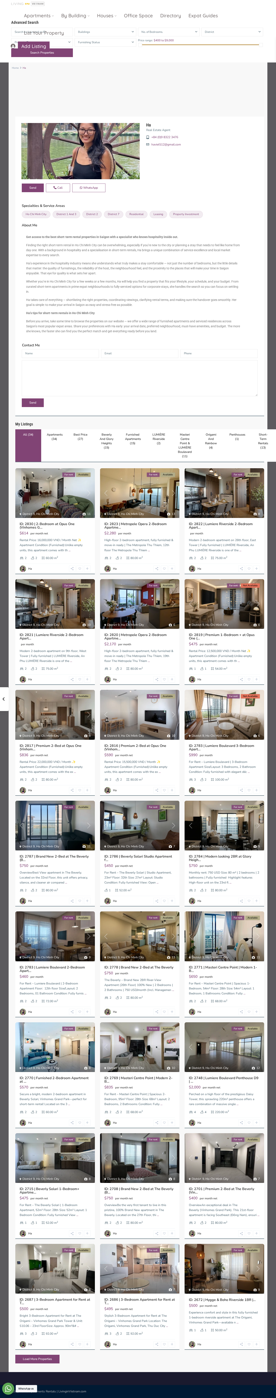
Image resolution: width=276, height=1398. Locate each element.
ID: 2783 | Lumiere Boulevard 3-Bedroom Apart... (221, 747)
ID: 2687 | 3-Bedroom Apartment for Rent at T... (55, 1301)
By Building (73, 16)
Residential (136, 214)
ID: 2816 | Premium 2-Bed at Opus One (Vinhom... (135, 747)
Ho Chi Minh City (36, 214)
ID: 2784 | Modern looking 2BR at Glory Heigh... (220, 858)
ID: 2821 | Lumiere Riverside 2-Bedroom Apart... (51, 637)
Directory (170, 16)
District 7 (113, 214)
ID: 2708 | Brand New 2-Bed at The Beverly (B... (138, 1191)
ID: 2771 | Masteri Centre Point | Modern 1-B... (223, 969)
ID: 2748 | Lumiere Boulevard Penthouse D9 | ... (224, 1080)
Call (59, 188)
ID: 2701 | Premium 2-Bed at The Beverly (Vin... (221, 1191)
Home (15, 68)
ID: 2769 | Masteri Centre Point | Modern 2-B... (138, 1080)
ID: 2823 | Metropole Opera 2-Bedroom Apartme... (135, 526)
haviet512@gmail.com (166, 144)
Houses (105, 16)
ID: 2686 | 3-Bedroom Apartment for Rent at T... (139, 1301)
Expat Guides (203, 16)
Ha (148, 125)
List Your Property (44, 33)
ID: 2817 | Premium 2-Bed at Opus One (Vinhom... (51, 747)
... (70, 550)
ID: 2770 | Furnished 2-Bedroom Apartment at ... (54, 1080)
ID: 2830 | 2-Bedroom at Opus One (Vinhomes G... (47, 526)
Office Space (138, 16)
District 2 (92, 214)
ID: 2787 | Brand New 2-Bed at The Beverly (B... (54, 858)
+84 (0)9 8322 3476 (164, 137)
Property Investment (186, 214)
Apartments (37, 16)
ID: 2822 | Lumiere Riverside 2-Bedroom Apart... (221, 526)
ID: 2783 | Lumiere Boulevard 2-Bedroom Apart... (52, 969)
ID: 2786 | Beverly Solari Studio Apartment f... (138, 858)
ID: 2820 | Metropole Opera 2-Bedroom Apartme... (135, 637)
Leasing (158, 214)
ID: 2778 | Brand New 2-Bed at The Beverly (138, 967)
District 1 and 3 (66, 214)
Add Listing (33, 46)
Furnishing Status (89, 42)
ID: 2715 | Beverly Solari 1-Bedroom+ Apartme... (49, 1191)
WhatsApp (90, 188)
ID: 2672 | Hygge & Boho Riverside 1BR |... (222, 1299)
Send (32, 188)
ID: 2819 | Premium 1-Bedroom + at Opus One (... (222, 637)
